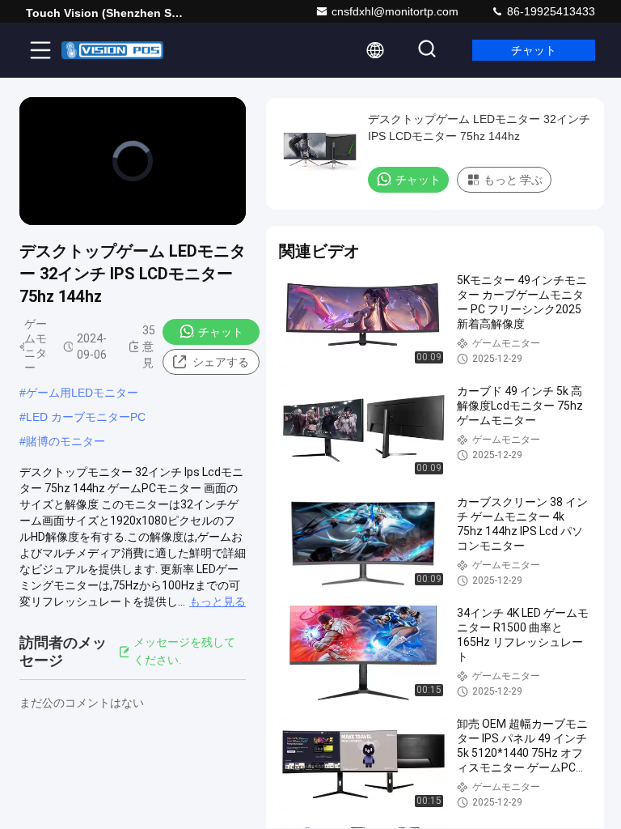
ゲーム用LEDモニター (82, 392)
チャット (533, 50)
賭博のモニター (65, 441)
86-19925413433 (549, 11)
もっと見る (217, 601)
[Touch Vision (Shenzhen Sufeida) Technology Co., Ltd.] (112, 50)
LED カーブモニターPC (86, 416)
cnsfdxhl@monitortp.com (395, 11)
